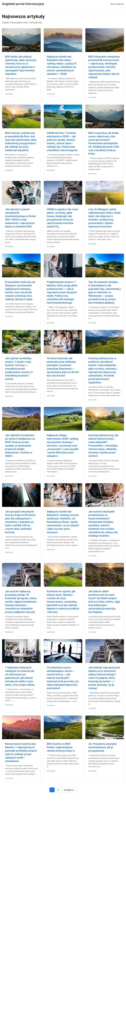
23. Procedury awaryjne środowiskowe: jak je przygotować (102, 747)
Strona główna (117, 4)
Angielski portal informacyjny (23, 4)
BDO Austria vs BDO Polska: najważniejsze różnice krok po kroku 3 (61, 747)
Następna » (69, 790)
